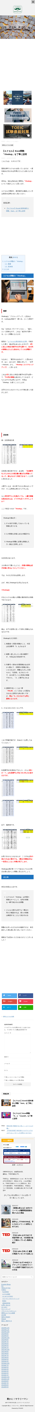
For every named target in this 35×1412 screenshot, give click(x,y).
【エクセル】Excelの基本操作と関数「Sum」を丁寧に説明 (22, 1103)
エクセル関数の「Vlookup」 (13, 261)
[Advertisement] (17, 64)
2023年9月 (5, 1334)
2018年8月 (5, 1381)
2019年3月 (5, 1371)
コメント (7, 1033)
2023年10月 (5, 1332)
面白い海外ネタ (6, 1321)
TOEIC (3, 1290)
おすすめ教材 (6, 1294)
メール (7, 1063)
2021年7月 (5, 1355)
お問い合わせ (5, 1305)
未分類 (3, 1315)
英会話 (3, 1319)
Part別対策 (5, 1292)
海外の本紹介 (5, 1317)
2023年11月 (5, 1330)
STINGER (20, 1408)
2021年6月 (5, 1357)
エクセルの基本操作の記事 (17, 341)
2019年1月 (5, 1375)
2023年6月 (5, 1336)
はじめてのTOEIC (7, 1296)
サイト (6, 1070)
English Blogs (6, 1284)
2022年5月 (5, 1345)
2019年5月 (5, 1367)
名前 (6, 1057)
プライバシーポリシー (8, 1311)
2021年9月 (5, 1351)
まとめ (5, 269)
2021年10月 (5, 1349)
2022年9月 (5, 1340)
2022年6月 (5, 1344)
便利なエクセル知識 (8, 1016)
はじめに (4, 1307)
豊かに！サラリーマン (17, 1399)
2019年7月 (5, 1365)
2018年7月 (5, 1383)
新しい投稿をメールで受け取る (15, 1080)
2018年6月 (5, 1385)
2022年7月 (5, 1342)
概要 (8, 264)
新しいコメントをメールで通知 (15, 1077)
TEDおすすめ (5, 1288)
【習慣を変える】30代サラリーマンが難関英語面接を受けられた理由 (22, 1210)
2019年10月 (5, 1363)
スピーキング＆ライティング (10, 1298)
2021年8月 (5, 1353)
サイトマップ (5, 1309)
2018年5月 (5, 1387)
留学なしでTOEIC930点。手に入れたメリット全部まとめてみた (23, 1224)
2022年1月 (5, 1347)
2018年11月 (5, 1379)
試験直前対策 (6, 1303)
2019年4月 (5, 1369)
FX (2, 1286)
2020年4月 (5, 1361)
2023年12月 (5, 1328)
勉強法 (4, 1301)
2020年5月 (5, 1359)
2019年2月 (5, 1373)
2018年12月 (5, 1377)
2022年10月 (5, 1338)
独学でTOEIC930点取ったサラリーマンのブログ (17, 1402)
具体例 (9, 267)
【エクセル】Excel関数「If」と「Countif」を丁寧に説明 (22, 1116)
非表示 (15, 257)
